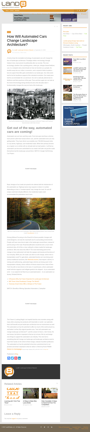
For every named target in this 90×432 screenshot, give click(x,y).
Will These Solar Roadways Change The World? (24, 281)
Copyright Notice (76, 427)
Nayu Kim (46, 349)
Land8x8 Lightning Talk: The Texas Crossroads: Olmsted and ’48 (79, 69)
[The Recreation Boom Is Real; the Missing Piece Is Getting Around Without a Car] (67, 100)
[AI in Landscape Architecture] (67, 91)
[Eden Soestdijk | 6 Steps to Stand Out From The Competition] (49, 393)
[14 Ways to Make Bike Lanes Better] (31, 393)
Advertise (17, 10)
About (7, 10)
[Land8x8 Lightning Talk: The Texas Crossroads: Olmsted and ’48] (67, 74)
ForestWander (30, 233)
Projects (39, 14)
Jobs (33, 14)
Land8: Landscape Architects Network (23, 50)
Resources (50, 14)
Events (57, 14)
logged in (14, 418)
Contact (12, 10)
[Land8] (14, 8)
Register (84, 14)
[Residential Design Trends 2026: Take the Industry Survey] (67, 82)
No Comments (16, 52)
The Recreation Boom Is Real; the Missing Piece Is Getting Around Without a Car (80, 97)
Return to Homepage (14, 349)
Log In (78, 14)
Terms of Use (84, 428)
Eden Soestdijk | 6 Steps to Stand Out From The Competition (49, 402)
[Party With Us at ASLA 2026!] (67, 65)
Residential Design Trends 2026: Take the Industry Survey (79, 78)
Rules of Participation (64, 427)
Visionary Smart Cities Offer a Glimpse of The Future (25, 284)
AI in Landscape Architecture (77, 86)
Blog (21, 14)
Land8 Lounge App (65, 14)
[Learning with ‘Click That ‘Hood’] (12, 393)
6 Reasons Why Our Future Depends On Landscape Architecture (29, 279)
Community (26, 14)
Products (44, 14)
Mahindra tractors (33, 259)
